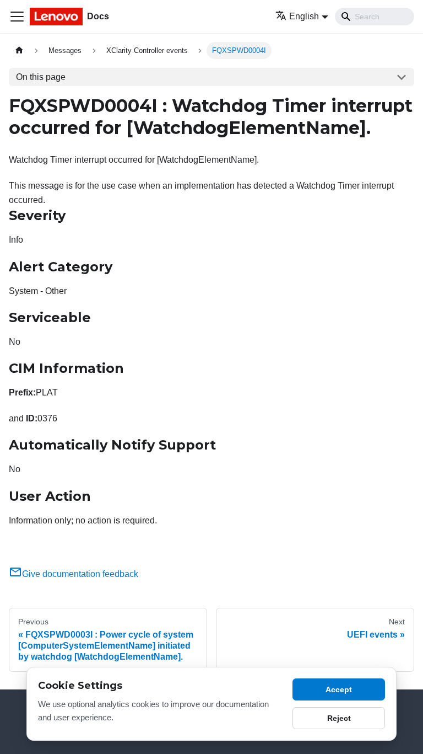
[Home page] (19, 50)
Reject (339, 718)
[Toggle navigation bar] (17, 16)
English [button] (304, 16)
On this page (41, 77)
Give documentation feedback (80, 574)
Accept (339, 689)
